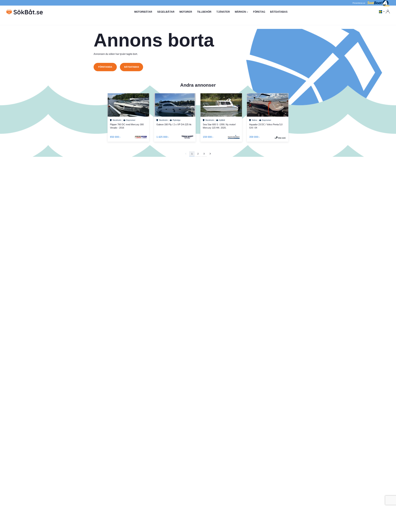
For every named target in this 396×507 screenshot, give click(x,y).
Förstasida (105, 67)
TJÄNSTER (223, 12)
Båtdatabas (131, 67)
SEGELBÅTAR (165, 12)
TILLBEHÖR (204, 12)
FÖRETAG (259, 12)
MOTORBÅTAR (143, 12)
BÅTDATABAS (279, 12)
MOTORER (185, 12)
